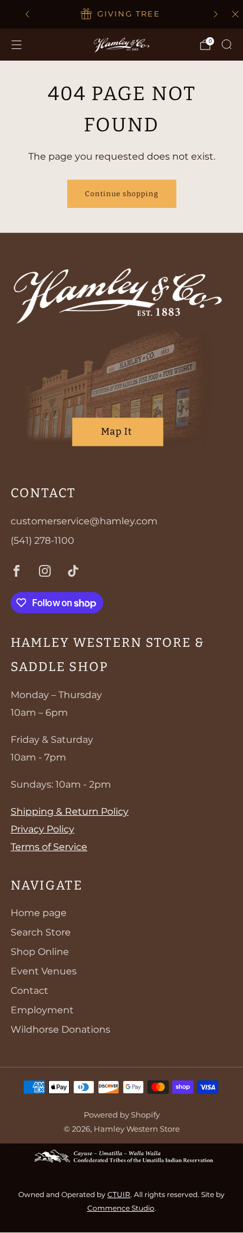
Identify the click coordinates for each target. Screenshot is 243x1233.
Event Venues (44, 971)
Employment (42, 1010)
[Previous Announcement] (27, 14)
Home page (39, 912)
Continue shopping (122, 194)
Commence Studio (121, 1208)
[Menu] (16, 45)
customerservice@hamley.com (84, 521)
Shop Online (40, 951)
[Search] (226, 44)
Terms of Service (49, 846)
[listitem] (121, 14)
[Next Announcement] (216, 14)
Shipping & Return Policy (70, 811)
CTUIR (118, 1194)
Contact (29, 990)
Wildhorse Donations (60, 1029)
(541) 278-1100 (42, 540)
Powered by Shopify (122, 1114)
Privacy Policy (42, 829)
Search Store (41, 932)
